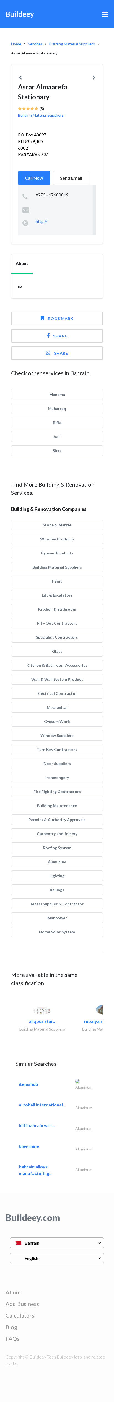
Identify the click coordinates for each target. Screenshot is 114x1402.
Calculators (20, 1315)
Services (35, 44)
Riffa (57, 422)
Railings (57, 889)
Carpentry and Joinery (57, 833)
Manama (57, 394)
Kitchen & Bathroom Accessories (57, 665)
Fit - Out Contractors (57, 623)
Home (16, 44)
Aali (57, 436)
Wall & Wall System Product (57, 679)
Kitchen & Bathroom (57, 609)
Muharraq (57, 408)
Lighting (57, 875)
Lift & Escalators (57, 595)
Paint (57, 581)
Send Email (71, 178)
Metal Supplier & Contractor (57, 903)
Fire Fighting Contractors (57, 791)
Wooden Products (57, 539)
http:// (42, 221)
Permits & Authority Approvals (57, 819)
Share (60, 336)
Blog (11, 1327)
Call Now (34, 178)
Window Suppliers (57, 735)
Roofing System (57, 847)
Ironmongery (57, 777)
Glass (57, 651)
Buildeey (20, 14)
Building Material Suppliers (72, 44)
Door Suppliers (57, 763)
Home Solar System (57, 932)
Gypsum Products (57, 553)
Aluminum (57, 861)
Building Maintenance (57, 805)
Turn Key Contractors (57, 749)
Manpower (57, 917)
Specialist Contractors (57, 637)
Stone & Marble (57, 525)
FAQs (12, 1338)
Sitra (57, 450)
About (13, 1292)
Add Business (22, 1303)
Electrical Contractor (57, 693)
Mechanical (57, 707)
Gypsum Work (57, 721)
